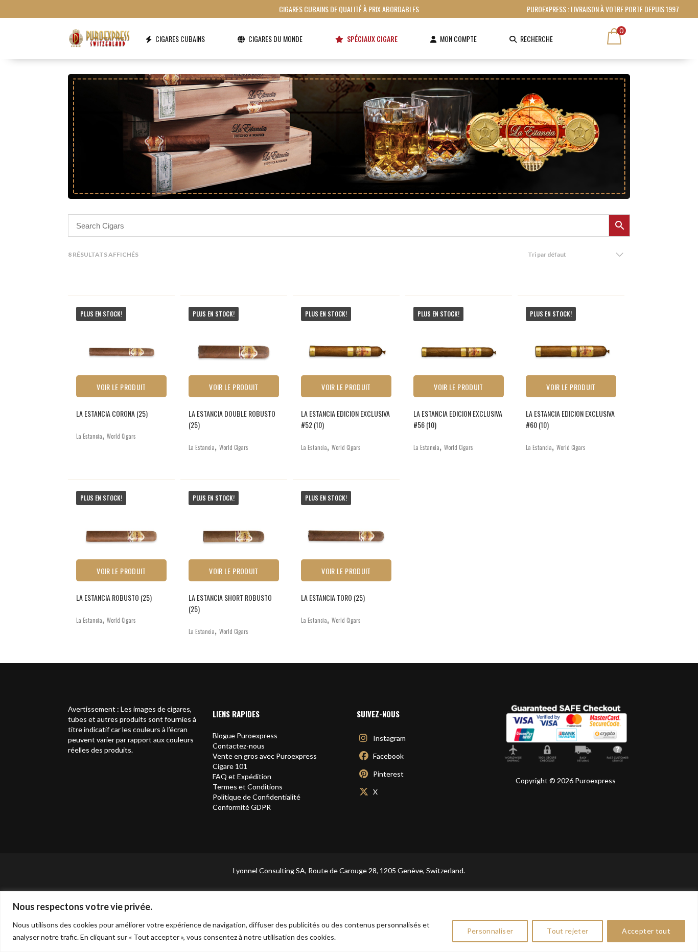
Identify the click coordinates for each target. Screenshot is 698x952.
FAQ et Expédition (242, 776)
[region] (349, 921)
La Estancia (89, 436)
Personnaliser (490, 930)
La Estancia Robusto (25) (114, 597)
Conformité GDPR (242, 807)
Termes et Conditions (248, 786)
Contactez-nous (239, 745)
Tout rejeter (567, 930)
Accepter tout (646, 930)
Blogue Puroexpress (245, 735)
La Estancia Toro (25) (333, 597)
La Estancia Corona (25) (112, 413)
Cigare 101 (230, 766)
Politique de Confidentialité (256, 796)
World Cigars (121, 436)
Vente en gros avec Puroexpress (265, 756)
